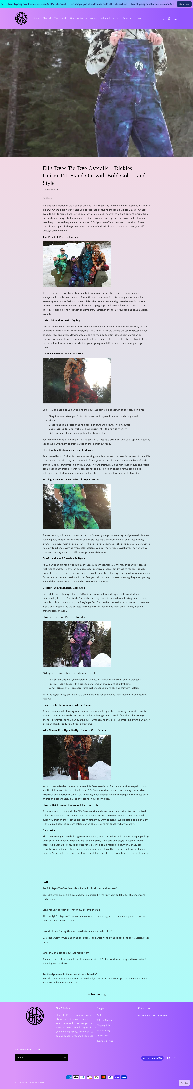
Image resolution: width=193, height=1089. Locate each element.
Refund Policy (103, 1030)
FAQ (99, 1015)
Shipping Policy (104, 1025)
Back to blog (98, 994)
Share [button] (49, 198)
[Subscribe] (65, 1057)
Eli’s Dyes (25, 1082)
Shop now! (184, 4)
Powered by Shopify (38, 1082)
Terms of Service (105, 1041)
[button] (162, 18)
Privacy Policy (103, 1035)
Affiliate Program (105, 1020)
